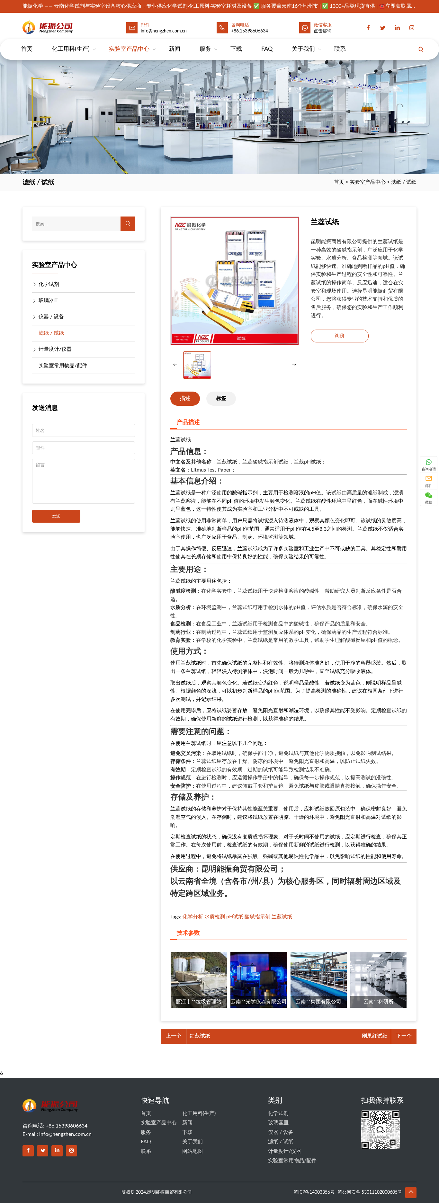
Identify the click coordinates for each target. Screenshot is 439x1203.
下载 (236, 49)
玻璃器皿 (49, 300)
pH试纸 (234, 916)
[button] (294, 365)
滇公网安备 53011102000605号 (370, 1192)
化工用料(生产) (71, 49)
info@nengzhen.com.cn (65, 1134)
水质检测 (214, 916)
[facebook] (368, 27)
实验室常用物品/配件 (63, 365)
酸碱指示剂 (257, 916)
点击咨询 (323, 31)
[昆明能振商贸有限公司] (61, 26)
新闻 (174, 49)
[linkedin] (397, 27)
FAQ (267, 49)
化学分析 (193, 916)
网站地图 (192, 1151)
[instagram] (412, 27)
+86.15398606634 (249, 31)
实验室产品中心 (129, 49)
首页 (26, 49)
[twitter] (383, 27)
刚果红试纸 (375, 1036)
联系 (340, 49)
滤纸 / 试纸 (404, 182)
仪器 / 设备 (51, 316)
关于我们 (303, 49)
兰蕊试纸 (282, 916)
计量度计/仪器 (55, 349)
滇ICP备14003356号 (314, 1192)
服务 (205, 49)
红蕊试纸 (200, 1036)
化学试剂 (49, 284)
